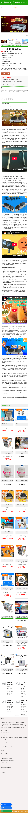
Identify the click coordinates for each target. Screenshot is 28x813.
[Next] (26, 24)
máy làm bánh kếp (19, 45)
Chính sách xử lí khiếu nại (7, 765)
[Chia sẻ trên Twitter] (6, 99)
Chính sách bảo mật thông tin (8, 762)
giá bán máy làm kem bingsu (7, 641)
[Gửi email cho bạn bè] (8, 99)
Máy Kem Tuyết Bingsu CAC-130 (22, 670)
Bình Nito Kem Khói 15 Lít (7, 480)
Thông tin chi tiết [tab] (6, 103)
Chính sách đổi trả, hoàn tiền (8, 760)
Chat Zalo (4, 804)
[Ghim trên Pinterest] (10, 99)
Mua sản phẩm (5, 73)
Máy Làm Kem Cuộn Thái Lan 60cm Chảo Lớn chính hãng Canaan (22, 617)
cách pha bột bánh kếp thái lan (10, 91)
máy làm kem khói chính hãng (22, 452)
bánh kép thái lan (20, 90)
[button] (2, 7)
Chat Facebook (5, 807)
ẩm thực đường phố (8, 90)
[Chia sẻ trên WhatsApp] (2, 99)
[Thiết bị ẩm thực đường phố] (14, 7)
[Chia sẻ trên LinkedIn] (12, 99)
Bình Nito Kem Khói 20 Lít (21, 480)
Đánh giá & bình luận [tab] (6, 106)
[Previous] (3, 24)
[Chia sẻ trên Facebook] (4, 99)
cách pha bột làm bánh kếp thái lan (21, 91)
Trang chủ (3, 45)
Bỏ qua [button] (16, 4)
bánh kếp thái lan (11, 45)
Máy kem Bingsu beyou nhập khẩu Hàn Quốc (8, 670)
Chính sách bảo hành (6, 767)
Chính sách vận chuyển (7, 758)
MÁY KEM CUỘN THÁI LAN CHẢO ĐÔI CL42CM (7, 617)
